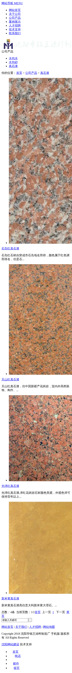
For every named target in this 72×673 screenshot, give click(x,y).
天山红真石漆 (10, 379)
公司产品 (15, 17)
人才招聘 (15, 25)
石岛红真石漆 (10, 248)
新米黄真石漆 (10, 598)
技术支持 (15, 29)
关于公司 (15, 13)
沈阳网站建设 (10, 644)
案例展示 (15, 21)
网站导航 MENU (12, 3)
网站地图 (49, 626)
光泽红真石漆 (10, 485)
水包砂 (13, 62)
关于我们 (21, 626)
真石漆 (13, 66)
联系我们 (15, 33)
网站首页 (15, 10)
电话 (18, 656)
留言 (17, 667)
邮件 (16, 663)
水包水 (13, 58)
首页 (19, 72)
